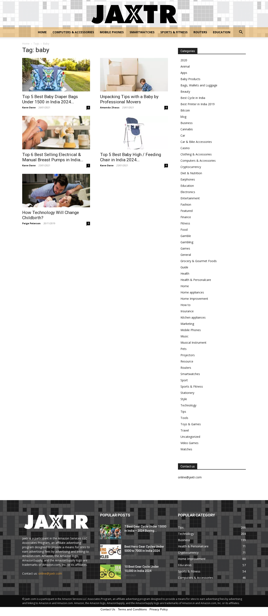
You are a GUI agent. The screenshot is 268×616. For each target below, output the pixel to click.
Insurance (187, 311)
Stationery (187, 393)
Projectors (187, 355)
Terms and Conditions (132, 609)
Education (221, 32)
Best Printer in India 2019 (197, 104)
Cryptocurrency (190, 167)
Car (182, 135)
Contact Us (107, 609)
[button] (241, 33)
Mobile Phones (112, 32)
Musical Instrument (193, 342)
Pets (183, 349)
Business (186, 123)
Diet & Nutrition (191, 173)
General (185, 255)
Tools (184, 418)
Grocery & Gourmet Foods (198, 261)
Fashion (185, 204)
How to (185, 305)
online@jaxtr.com (50, 573)
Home (42, 32)
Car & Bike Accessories (196, 142)
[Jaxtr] (134, 13)
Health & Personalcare (195, 280)
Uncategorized (190, 437)
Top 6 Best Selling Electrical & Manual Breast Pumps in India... (52, 157)
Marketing (187, 324)
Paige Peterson (31, 223)
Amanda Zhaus (109, 107)
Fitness (185, 223)
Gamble (185, 236)
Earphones (187, 179)
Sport (184, 380)
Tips (183, 412)
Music (184, 336)
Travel (184, 430)
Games (185, 248)
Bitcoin (185, 110)
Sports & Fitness (174, 32)
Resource (186, 361)
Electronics (187, 192)
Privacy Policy (158, 609)
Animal (185, 66)
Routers (200, 32)
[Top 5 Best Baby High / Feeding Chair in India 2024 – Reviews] (134, 132)
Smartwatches (142, 32)
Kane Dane (29, 107)
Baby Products (190, 79)
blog (183, 117)
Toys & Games (190, 424)
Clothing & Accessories (196, 154)
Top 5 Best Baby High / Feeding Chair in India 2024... (130, 157)
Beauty (185, 91)
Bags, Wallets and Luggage (198, 85)
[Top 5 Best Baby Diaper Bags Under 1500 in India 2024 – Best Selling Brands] (56, 74)
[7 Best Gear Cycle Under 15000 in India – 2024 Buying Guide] (110, 531)
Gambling (186, 242)
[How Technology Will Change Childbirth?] (56, 190)
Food (184, 230)
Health (184, 273)
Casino (185, 148)
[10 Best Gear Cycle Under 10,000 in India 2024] (110, 572)
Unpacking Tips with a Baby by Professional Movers (129, 99)
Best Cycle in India (192, 98)
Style (183, 399)
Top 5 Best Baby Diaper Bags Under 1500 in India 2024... (50, 99)
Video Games (189, 443)
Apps (183, 73)
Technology (188, 405)
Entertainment (190, 198)
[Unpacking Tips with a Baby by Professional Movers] (134, 74)
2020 (183, 60)
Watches (186, 449)
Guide (184, 267)
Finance (185, 217)
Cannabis (186, 129)
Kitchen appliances (193, 317)
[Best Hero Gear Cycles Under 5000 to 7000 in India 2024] (110, 551)
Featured (186, 211)
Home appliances (192, 292)
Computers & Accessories (73, 32)
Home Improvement (194, 299)
